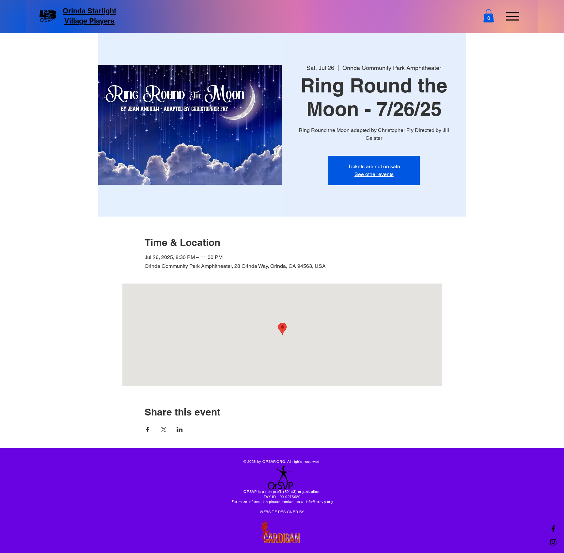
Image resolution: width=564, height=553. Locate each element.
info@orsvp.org (319, 501)
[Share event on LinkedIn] (180, 429)
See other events (374, 174)
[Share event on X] (164, 429)
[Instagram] (553, 542)
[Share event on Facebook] (148, 429)
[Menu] (513, 16)
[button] (488, 16)
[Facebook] (553, 528)
